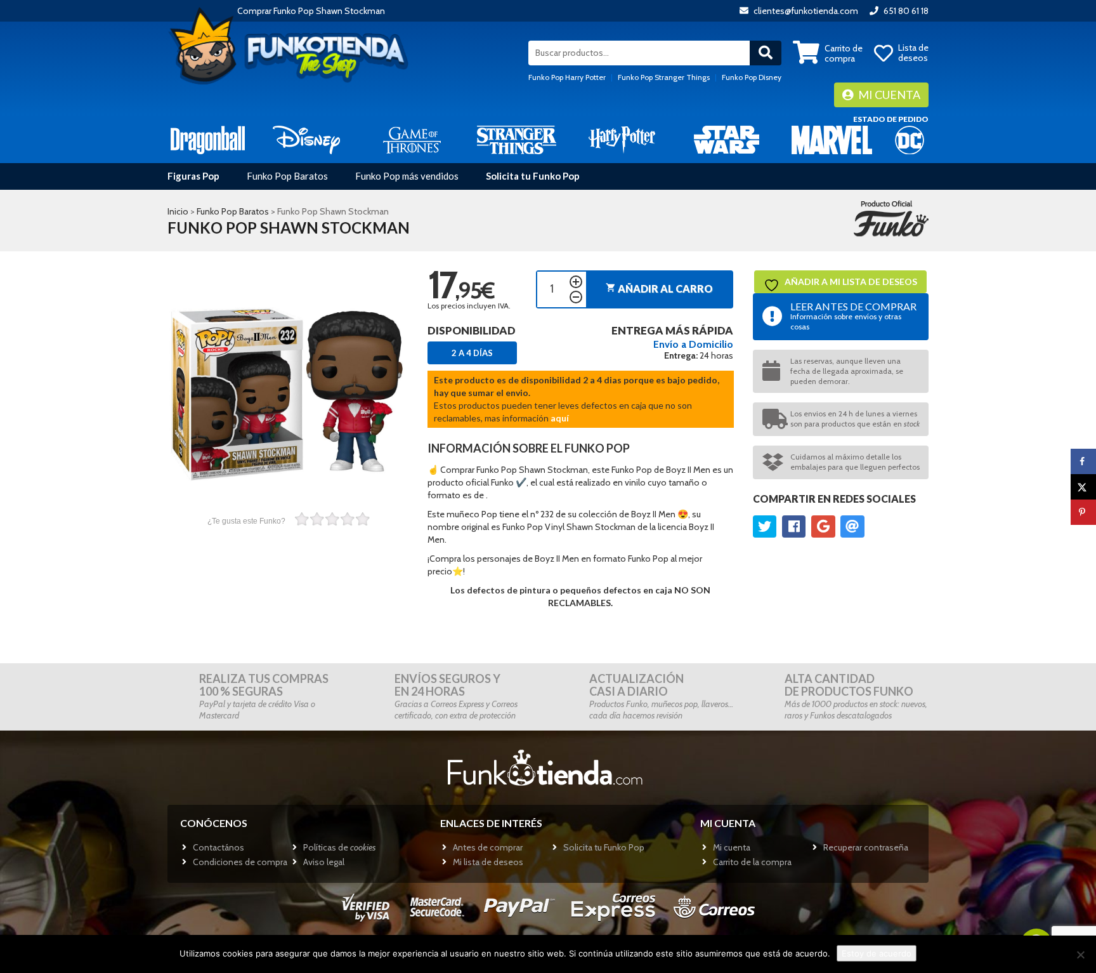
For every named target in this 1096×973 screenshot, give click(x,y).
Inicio (177, 211)
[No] (1080, 954)
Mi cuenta (888, 95)
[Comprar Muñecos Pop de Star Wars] (727, 139)
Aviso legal (323, 862)
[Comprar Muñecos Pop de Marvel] (832, 139)
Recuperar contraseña (865, 847)
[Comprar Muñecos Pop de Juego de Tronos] (412, 139)
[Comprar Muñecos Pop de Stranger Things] (517, 139)
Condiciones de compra (240, 862)
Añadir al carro (659, 288)
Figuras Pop (193, 176)
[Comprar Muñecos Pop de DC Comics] (910, 139)
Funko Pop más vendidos (407, 176)
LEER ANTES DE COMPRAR (853, 315)
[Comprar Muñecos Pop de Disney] (307, 139)
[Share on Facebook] (1083, 461)
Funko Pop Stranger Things (664, 77)
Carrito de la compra (752, 862)
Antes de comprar (488, 847)
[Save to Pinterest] (1083, 512)
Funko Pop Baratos (287, 176)
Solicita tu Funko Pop (533, 176)
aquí (560, 418)
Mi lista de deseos (488, 862)
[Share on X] (1083, 487)
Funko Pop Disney (751, 77)
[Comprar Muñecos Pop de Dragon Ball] (207, 139)
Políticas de (339, 847)
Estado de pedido (891, 119)
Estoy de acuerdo (876, 953)
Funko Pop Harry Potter (567, 77)
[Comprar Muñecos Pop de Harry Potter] (622, 139)
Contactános (218, 847)
